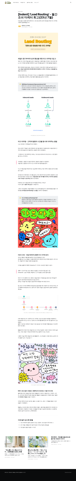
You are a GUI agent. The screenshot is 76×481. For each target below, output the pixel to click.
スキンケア (36, 2)
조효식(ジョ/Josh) (26, 25)
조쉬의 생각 (20, 11)
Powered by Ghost (68, 472)
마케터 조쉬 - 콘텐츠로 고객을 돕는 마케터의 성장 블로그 (14, 472)
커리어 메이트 (16, 2)
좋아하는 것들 (29, 2)
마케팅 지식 (22, 2)
